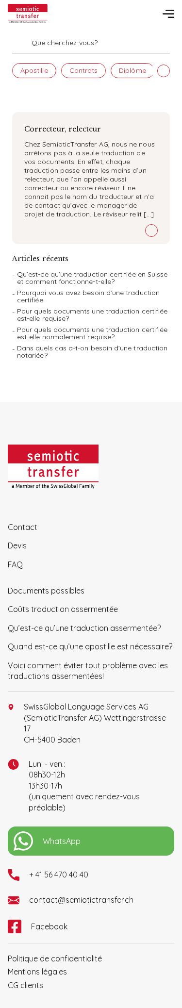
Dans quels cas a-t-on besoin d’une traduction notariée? (92, 352)
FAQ (15, 564)
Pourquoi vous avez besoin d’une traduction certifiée (88, 296)
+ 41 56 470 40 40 (58, 874)
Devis (17, 545)
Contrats (83, 70)
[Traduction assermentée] (28, 13)
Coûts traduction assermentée (63, 609)
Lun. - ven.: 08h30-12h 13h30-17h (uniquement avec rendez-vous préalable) (84, 785)
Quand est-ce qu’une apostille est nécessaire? (90, 646)
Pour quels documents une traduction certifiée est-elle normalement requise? (92, 333)
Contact (22, 527)
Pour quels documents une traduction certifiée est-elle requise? (92, 315)
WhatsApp (62, 841)
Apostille (34, 70)
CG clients (25, 985)
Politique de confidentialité (55, 958)
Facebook (49, 926)
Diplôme (132, 70)
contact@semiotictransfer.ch (81, 900)
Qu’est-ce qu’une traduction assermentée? (84, 628)
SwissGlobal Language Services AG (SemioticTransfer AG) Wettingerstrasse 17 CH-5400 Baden (95, 723)
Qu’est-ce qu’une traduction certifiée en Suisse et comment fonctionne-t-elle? (92, 278)
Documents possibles (46, 590)
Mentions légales (37, 971)
